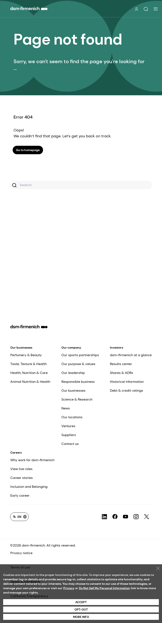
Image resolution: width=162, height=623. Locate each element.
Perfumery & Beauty (26, 355)
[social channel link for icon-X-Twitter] (146, 516)
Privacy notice (21, 553)
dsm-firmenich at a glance (131, 355)
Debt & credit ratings (126, 390)
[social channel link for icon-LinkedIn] (104, 516)
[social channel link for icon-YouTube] (125, 516)
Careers (16, 452)
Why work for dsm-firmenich (32, 460)
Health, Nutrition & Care (29, 373)
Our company (71, 347)
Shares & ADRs (121, 373)
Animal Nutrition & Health (30, 381)
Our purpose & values (78, 364)
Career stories (21, 478)
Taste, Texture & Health (28, 364)
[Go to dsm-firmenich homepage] (29, 8)
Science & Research (76, 399)
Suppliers (68, 435)
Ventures (68, 426)
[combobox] (81, 185)
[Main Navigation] (156, 9)
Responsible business (78, 381)
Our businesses (21, 347)
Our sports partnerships (80, 355)
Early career (20, 495)
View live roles (21, 469)
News (65, 408)
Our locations (71, 417)
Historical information (127, 381)
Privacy (68, 588)
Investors (116, 347)
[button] (146, 9)
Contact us (70, 444)
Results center (121, 364)
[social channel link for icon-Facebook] (115, 516)
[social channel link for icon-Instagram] (136, 516)
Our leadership (73, 373)
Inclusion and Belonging (28, 486)
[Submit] (14, 185)
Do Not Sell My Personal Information (104, 588)
